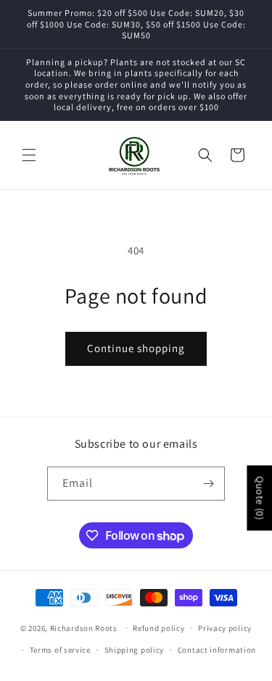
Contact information (217, 650)
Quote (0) (259, 497)
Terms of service (60, 650)
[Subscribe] (208, 484)
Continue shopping (136, 348)
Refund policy (158, 628)
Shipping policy (134, 650)
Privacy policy (225, 628)
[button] (29, 155)
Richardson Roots (84, 627)
